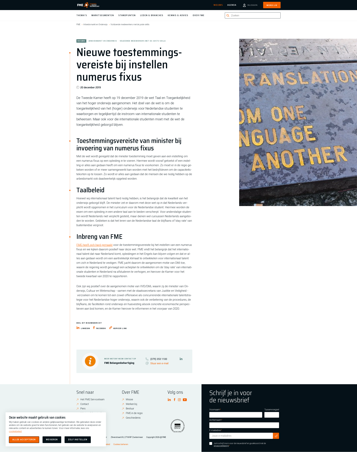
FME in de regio (134, 413)
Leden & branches (151, 15)
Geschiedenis (133, 417)
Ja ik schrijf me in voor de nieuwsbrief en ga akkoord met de (240, 444)
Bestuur (130, 408)
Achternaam (215, 420)
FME (78, 24)
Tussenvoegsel (271, 409)
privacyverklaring (221, 446)
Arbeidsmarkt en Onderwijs (95, 24)
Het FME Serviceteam (92, 399)
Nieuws (218, 5)
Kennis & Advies (178, 15)
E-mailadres (215, 430)
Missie (129, 399)
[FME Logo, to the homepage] (88, 5)
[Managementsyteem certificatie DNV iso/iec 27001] (177, 427)
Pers (82, 408)
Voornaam (214, 409)
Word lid (271, 5)
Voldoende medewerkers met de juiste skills (130, 24)
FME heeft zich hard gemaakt (94, 245)
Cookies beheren (120, 444)
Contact (84, 404)
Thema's (81, 15)
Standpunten (127, 15)
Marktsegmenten (102, 15)
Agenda (231, 5)
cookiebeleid (15, 431)
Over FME (198, 15)
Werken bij (131, 404)
